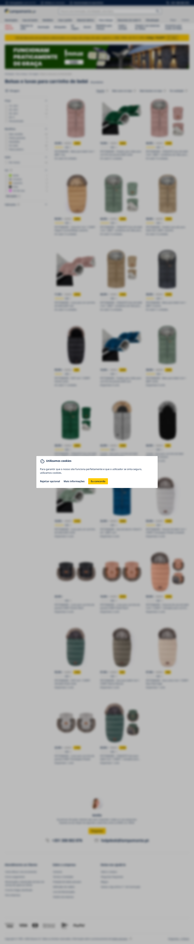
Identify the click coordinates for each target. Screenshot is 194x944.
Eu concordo (98, 481)
